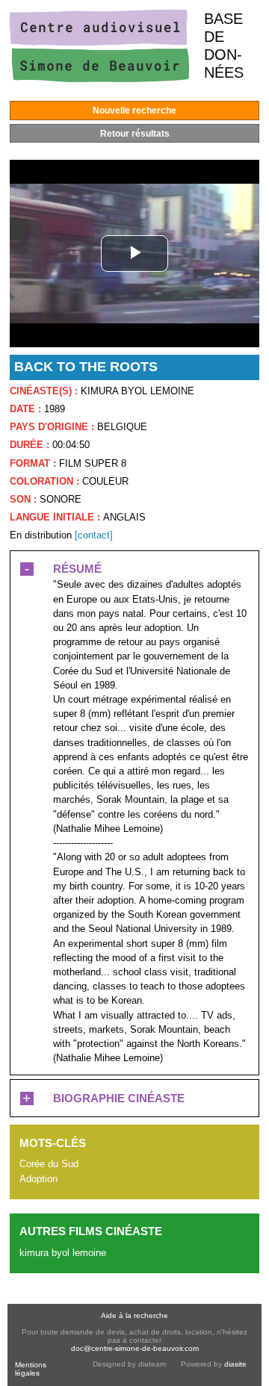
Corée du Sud (48, 1163)
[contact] (94, 535)
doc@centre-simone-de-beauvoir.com (135, 1348)
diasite (235, 1364)
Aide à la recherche (134, 1315)
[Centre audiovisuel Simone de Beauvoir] (99, 78)
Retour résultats (135, 133)
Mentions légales (30, 1369)
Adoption (38, 1178)
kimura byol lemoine (62, 1252)
